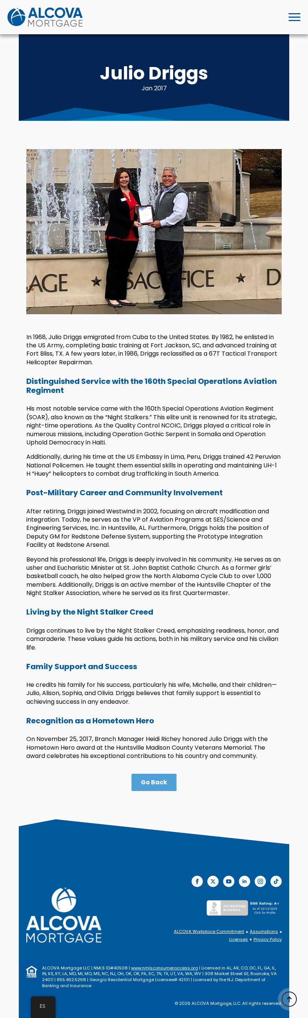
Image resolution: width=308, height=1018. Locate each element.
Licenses (238, 939)
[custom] (276, 881)
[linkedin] (244, 881)
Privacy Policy (268, 939)
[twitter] (213, 881)
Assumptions (264, 931)
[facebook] (197, 881)
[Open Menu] (294, 17)
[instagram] (260, 881)
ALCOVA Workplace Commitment (209, 931)
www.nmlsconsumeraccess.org (164, 968)
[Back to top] (289, 999)
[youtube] (228, 881)
